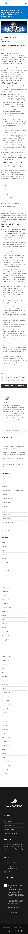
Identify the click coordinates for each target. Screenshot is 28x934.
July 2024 (4, 615)
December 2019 (6, 761)
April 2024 (4, 627)
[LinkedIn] (12, 931)
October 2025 (5, 583)
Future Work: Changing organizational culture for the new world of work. (14, 281)
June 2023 (4, 668)
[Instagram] (15, 931)
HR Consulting (7, 821)
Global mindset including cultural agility (13, 194)
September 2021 (6, 745)
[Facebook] (6, 931)
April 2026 (4, 558)
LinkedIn (23, 377)
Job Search (5, 506)
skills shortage (5, 41)
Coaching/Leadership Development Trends (13, 45)
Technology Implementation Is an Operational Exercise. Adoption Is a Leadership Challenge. (13, 453)
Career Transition (8, 43)
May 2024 (4, 623)
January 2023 (5, 688)
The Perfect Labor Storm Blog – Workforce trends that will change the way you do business (14, 288)
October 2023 (5, 652)
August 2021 (5, 749)
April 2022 (4, 725)
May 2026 (4, 554)
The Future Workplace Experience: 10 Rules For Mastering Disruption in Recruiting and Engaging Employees (15, 253)
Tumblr (14, 380)
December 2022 (6, 692)
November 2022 (6, 696)
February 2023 (5, 684)
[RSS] (22, 931)
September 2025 (6, 587)
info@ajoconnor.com (12, 871)
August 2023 (5, 660)
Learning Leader (6, 518)
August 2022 (5, 709)
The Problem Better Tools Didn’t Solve (12, 442)
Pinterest (6, 380)
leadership (17, 40)
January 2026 (5, 570)
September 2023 (6, 656)
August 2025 (5, 591)
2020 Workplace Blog (9, 364)
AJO (16, 37)
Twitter (15, 377)
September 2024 (6, 607)
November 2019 (6, 765)
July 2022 (4, 713)
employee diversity (8, 40)
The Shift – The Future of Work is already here (14, 320)
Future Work (6, 55)
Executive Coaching (7, 498)
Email (21, 380)
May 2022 (4, 721)
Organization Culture (18, 47)
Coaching (4, 486)
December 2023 (6, 644)
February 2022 (5, 733)
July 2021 (4, 753)
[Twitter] (9, 931)
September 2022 (6, 704)
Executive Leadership (7, 502)
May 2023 (4, 672)
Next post (21, 385)
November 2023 (6, 648)
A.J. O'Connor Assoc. (13, 885)
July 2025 (4, 595)
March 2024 (5, 631)
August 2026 (5, 542)
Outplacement (5, 526)
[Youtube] (18, 931)
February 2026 (5, 566)
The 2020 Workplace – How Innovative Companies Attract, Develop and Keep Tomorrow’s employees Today (13, 356)
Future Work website (10, 273)
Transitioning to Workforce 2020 (11, 342)
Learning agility (6, 188)
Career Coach (5, 478)
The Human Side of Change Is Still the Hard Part (13, 459)
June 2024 (4, 619)
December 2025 (6, 575)
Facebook (6, 377)
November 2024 (6, 599)
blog (6, 339)
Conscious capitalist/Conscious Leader (12, 198)
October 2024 (5, 603)
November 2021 (6, 737)
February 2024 (5, 635)
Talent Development (9, 825)
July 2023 (4, 664)
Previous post (8, 385)
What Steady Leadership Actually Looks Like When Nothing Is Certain (13, 447)
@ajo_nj (21, 885)
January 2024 (5, 640)
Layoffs (4, 510)
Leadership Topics (7, 47)
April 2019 (4, 773)
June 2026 (4, 550)
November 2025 (6, 579)
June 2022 (4, 717)
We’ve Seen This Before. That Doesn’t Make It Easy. (13, 465)
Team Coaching (6, 530)
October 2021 (5, 741)
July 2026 (4, 546)
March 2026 (5, 562)
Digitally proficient (7, 191)
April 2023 (4, 676)
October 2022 (5, 700)
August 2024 (5, 611)
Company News (6, 494)
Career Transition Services (10, 833)
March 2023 (5, 680)
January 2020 (5, 757)
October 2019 (5, 769)
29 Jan (10, 887)
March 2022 (5, 729)
